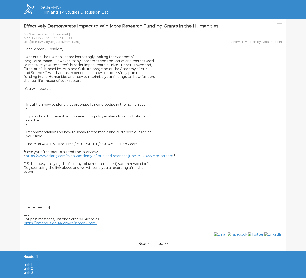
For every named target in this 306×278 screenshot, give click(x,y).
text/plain (30, 42)
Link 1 (27, 265)
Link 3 (28, 272)
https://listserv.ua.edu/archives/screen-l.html (60, 223)
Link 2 (28, 269)
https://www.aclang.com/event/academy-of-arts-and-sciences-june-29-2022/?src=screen (99, 156)
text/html (64, 42)
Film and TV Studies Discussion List (74, 12)
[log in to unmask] (57, 34)
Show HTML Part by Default (251, 42)
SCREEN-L (52, 7)
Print (278, 42)
